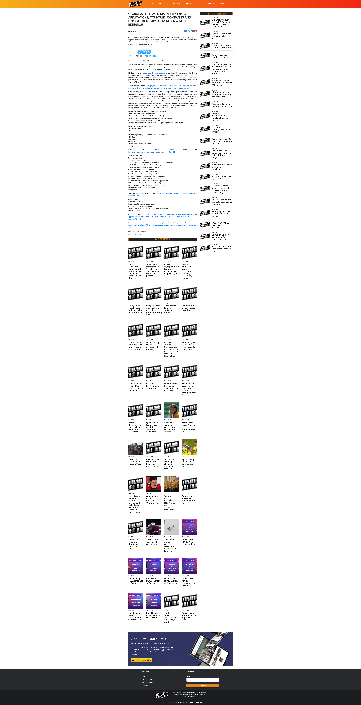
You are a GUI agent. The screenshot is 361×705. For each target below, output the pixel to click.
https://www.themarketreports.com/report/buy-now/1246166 (151, 152)
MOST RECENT (164, 4)
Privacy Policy (147, 679)
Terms (144, 676)
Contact (145, 685)
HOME (154, 4)
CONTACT (187, 4)
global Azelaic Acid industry (154, 73)
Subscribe (203, 686)
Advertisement (147, 682)
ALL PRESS (176, 4)
